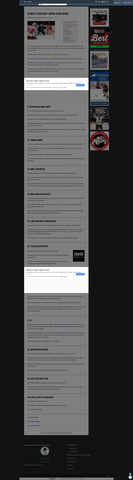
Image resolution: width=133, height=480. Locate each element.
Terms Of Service (71, 462)
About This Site (103, 3)
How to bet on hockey (33, 421)
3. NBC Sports (67, 29)
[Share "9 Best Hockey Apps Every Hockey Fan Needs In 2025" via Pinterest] (57, 433)
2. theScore (66, 28)
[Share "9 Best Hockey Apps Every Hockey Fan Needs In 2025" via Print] (71, 433)
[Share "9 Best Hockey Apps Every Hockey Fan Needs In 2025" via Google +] (51, 433)
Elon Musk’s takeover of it (66, 324)
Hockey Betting (73, 451)
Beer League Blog (115, 3)
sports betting (72, 58)
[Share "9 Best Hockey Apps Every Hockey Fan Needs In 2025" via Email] (68, 433)
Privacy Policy (127, 3)
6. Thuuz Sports (67, 34)
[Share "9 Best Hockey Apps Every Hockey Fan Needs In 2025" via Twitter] (48, 433)
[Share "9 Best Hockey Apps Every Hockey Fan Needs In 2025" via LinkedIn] (59, 433)
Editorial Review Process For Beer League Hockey (79, 455)
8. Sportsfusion (67, 37)
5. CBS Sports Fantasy (68, 33)
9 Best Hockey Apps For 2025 (70, 25)
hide (74, 22)
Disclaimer (69, 465)
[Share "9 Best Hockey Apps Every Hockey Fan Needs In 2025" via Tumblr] (54, 433)
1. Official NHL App (68, 26)
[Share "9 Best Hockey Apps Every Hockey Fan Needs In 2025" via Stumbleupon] (65, 433)
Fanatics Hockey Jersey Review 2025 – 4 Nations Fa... (44, 1)
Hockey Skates (72, 448)
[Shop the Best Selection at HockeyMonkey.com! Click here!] (99, 46)
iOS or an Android (46, 62)
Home (94, 3)
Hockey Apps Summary (69, 40)
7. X (64, 36)
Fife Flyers (38, 425)
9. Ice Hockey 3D (67, 39)
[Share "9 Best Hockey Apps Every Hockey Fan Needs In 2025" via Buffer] (62, 433)
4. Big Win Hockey (67, 31)
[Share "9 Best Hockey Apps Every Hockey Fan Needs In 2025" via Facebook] (46, 433)
